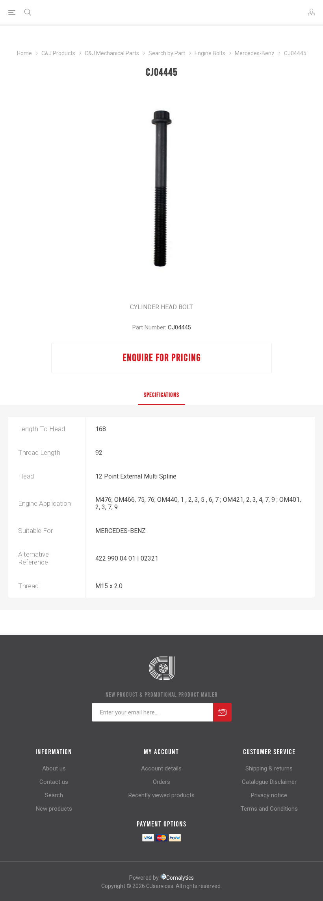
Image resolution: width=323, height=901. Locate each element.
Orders (161, 781)
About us (54, 768)
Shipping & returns (269, 768)
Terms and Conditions (269, 808)
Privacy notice (269, 795)
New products (54, 808)
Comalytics (180, 878)
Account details (161, 768)
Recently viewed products (161, 795)
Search (54, 795)
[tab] (161, 395)
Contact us (53, 781)
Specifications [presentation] (161, 394)
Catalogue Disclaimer (269, 781)
